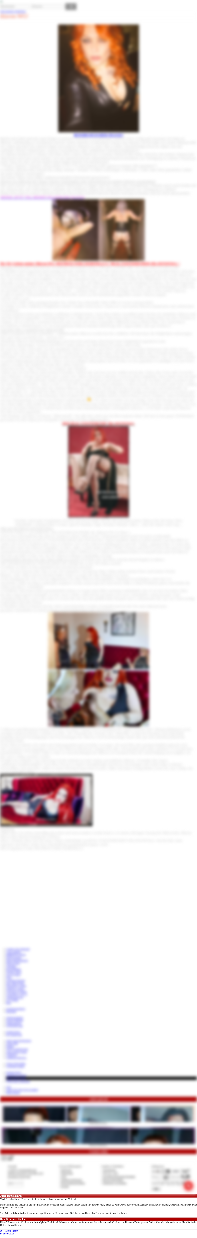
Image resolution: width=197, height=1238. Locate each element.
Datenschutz (67, 1173)
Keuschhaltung (13, 969)
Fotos (9, 977)
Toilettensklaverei (14, 997)
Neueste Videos (13, 971)
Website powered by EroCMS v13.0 (25, 1173)
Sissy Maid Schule (15, 983)
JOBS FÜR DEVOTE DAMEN (22, 1090)
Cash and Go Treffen (16, 991)
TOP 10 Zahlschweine (17, 1049)
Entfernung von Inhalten (115, 1183)
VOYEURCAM (14, 1026)
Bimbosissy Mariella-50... (98, 1145)
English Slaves (13, 1032)
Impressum (66, 1170)
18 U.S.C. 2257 (110, 1173)
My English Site (14, 1035)
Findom (10, 1046)
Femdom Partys (13, 1072)
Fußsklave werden (15, 989)
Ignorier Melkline (14, 1020)
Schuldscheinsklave (15, 1009)
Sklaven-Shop (13, 963)
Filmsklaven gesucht (16, 1075)
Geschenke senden (15, 1066)
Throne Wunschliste (16, 1063)
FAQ (8, 1087)
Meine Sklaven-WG (16, 1078)
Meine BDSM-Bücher (17, 960)
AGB (63, 1176)
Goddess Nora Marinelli (18, 949)
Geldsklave (11, 1055)
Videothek (11, 966)
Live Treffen (12, 1000)
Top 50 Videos (13, 974)
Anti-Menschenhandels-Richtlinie (119, 1176)
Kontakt (65, 1186)
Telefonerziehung (14, 1017)
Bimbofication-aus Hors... (98, 1123)
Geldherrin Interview (16, 1058)
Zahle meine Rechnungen (18, 1040)
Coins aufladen (13, 952)
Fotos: (6, 1159)
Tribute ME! (12, 1043)
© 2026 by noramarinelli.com (22, 1170)
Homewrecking (13, 957)
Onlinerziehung (13, 1023)
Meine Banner (13, 1092)
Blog (8, 1003)
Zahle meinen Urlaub (16, 1052)
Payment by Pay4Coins (19, 1176)
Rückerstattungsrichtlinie (73, 1183)
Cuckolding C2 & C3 (16, 994)
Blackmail (11, 1011)
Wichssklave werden (16, 986)
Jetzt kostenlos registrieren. (13, 11)
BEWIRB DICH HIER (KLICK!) (98, 135)
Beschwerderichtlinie (113, 1180)
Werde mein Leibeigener (18, 1081)
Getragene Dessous (15, 980)
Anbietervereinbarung (71, 1180)
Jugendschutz (109, 1170)
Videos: (7, 1156)
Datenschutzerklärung (10, 1225)
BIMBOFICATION (16, 955)
